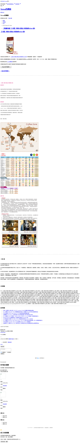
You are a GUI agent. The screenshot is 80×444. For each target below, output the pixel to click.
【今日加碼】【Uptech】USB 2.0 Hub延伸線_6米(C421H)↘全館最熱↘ (17, 321)
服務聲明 (51, 427)
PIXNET (31, 427)
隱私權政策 (46, 427)
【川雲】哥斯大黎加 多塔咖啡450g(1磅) (12, 31)
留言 (13, 338)
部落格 (4, 22)
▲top (1, 344)
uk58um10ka (2, 332)
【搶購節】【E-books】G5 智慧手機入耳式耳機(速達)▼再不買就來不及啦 (18, 314)
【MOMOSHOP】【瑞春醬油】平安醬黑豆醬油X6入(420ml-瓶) (15, 317)
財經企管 (9, 342)
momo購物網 (9, 61)
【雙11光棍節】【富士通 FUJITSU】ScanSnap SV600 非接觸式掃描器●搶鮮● (18, 310)
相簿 (4, 20)
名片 (4, 23)
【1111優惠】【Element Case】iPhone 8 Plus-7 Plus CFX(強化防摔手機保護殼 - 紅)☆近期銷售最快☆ (23, 320)
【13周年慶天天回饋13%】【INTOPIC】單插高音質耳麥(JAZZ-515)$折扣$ (18, 318)
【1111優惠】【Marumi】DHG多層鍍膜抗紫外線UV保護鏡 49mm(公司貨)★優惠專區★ (20, 311)
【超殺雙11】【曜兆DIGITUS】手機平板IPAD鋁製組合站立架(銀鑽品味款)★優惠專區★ (21, 323)
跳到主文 (2, 12)
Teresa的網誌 (5, 9)
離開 (6, 441)
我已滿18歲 (3, 441)
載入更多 (2, 346)
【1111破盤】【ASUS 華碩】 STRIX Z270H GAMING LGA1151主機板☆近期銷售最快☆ (21, 316)
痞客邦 (10, 338)
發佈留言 (2, 353)
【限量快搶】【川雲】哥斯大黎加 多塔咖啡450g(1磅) (19, 28)
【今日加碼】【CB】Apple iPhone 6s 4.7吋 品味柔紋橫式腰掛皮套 (16, 313)
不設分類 (10, 18)
